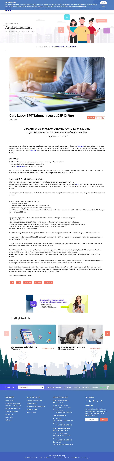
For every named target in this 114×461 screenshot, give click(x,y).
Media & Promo (31, 412)
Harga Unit (9, 387)
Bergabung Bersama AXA (12, 408)
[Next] (107, 333)
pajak (18, 282)
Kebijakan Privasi (32, 403)
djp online (38, 282)
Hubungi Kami (9, 401)
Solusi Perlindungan (11, 411)
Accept (103, 3)
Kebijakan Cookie (81, 6)
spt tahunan (27, 282)
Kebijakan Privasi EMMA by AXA (36, 406)
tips (12, 282)
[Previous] (6, 333)
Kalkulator (8, 420)
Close (103, 6)
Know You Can (9, 414)
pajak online (48, 282)
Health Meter (9, 417)
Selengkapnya (47, 348)
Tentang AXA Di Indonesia (34, 401)
